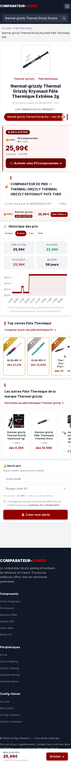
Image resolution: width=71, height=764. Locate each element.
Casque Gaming (10, 674)
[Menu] (67, 6)
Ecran (3, 654)
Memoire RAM (8, 614)
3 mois (9, 233)
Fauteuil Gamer (9, 681)
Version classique (11, 721)
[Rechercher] (64, 18)
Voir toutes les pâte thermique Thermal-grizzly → (34, 402)
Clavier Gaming (9, 668)
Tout (40, 233)
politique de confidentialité (44, 505)
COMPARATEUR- (18, 6)
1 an (31, 233)
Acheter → (57, 756)
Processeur (7, 608)
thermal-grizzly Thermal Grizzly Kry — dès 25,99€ (36, 116)
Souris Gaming (9, 661)
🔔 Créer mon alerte (35, 514)
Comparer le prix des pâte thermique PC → (30, 329)
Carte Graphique (10, 601)
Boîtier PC (6, 634)
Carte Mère (7, 628)
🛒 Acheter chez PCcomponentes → (36, 163)
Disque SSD (7, 621)
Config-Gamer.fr (10, 714)
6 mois (21, 233)
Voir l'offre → (59, 214)
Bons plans (7, 708)
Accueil (6, 28)
